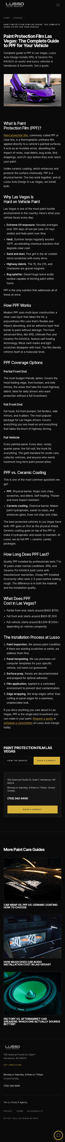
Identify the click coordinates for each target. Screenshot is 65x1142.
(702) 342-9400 (17, 798)
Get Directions (13, 1065)
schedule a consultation (18, 723)
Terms (19, 1111)
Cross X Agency (19, 1102)
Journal (18, 18)
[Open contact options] (58, 1135)
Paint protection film (16, 135)
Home (7, 18)
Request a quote (43, 718)
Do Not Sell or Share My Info (21, 1118)
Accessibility (35, 1111)
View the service (17, 761)
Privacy (8, 1111)
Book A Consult (46, 761)
